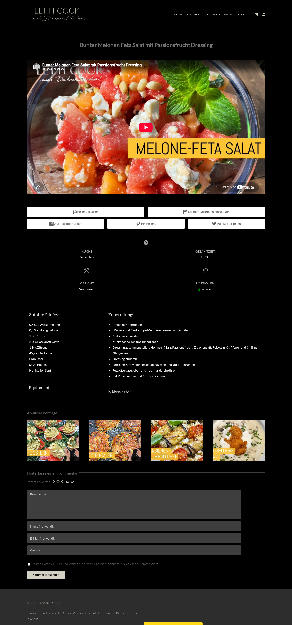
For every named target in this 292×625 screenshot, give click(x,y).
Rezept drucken (88, 211)
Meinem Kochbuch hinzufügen (208, 211)
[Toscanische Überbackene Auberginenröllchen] (177, 422)
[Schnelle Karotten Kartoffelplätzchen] (115, 422)
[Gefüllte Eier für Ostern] (53, 422)
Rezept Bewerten (38, 482)
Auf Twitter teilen (228, 223)
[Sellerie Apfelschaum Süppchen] (239, 422)
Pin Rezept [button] (148, 223)
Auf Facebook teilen (67, 223)
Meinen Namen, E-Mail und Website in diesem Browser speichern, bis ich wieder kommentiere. (95, 564)
